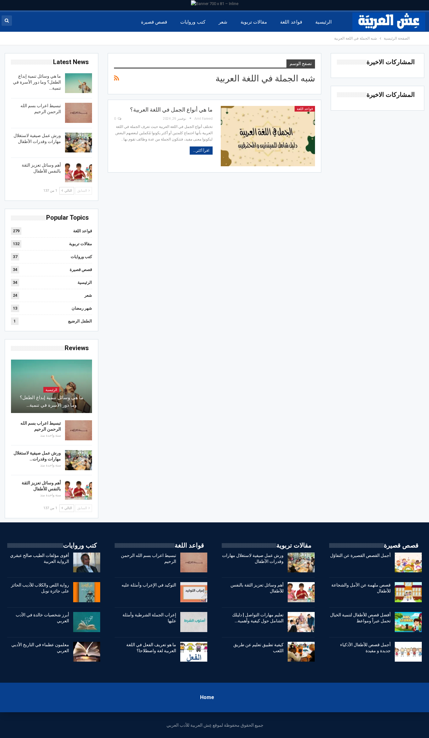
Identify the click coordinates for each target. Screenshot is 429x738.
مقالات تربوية (254, 22)
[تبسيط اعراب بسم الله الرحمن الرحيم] (78, 113)
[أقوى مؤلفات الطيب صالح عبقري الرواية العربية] (86, 563)
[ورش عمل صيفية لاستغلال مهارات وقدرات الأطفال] (78, 143)
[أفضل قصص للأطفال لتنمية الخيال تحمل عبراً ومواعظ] (408, 622)
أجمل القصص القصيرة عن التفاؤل (360, 555)
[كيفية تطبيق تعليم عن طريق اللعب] (301, 652)
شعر (223, 22)
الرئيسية (323, 22)
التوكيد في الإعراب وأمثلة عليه (149, 584)
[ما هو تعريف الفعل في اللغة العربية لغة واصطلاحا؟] (193, 652)
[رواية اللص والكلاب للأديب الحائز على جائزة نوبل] (86, 592)
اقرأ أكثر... (201, 150)
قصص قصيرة (154, 22)
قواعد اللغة (291, 22)
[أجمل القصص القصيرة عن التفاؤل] (408, 563)
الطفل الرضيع (80, 321)
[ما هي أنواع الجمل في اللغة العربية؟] (268, 136)
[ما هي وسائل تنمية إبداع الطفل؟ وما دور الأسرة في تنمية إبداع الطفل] (78, 83)
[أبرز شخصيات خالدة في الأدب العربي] (86, 622)
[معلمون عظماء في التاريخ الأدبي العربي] (86, 652)
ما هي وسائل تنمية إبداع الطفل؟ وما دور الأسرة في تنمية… (37, 82)
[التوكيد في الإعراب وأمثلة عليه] (193, 592)
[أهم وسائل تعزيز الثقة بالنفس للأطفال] (78, 172)
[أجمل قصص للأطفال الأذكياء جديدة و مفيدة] (408, 652)
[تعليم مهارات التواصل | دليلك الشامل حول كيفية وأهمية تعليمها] (301, 622)
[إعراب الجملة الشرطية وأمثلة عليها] (193, 622)
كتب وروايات (192, 22)
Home (207, 697)
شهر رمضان (82, 308)
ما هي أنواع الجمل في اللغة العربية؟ (171, 109)
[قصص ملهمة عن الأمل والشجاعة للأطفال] (408, 592)
